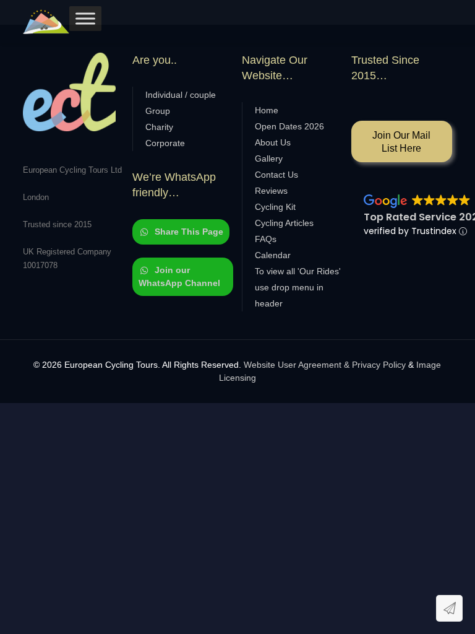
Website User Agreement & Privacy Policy (325, 365)
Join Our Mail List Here (401, 142)
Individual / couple (180, 95)
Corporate (165, 143)
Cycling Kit (275, 207)
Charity (159, 127)
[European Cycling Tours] (46, 21)
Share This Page (189, 232)
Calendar (273, 255)
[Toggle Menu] (85, 18)
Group (157, 111)
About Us (273, 142)
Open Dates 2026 (289, 126)
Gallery (269, 158)
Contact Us (276, 175)
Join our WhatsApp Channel (179, 276)
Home (266, 110)
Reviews (271, 191)
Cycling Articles (284, 223)
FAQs (265, 239)
